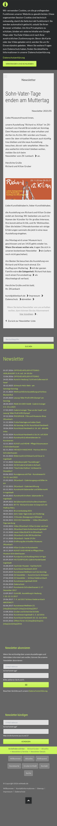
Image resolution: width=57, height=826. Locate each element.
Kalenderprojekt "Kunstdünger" (27, 462)
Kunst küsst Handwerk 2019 (25, 569)
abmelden (26, 299)
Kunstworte (14, 766)
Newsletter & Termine (20, 752)
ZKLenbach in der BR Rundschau (27, 535)
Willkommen (15, 758)
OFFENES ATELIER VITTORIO (26, 376)
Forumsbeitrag (24, 275)
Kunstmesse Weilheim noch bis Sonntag (30, 572)
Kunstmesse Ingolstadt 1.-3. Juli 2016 (29, 614)
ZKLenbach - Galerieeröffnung (26, 486)
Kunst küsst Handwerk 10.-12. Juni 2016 (30, 617)
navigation (5, 76)
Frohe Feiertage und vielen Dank (27, 422)
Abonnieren (26, 684)
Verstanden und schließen (20, 64)
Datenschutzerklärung (14, 57)
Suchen (28, 346)
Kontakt (44, 766)
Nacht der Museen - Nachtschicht (27, 566)
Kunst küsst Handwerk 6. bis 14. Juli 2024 (31, 434)
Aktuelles (45, 749)
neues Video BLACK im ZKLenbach (28, 532)
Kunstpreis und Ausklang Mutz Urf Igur (30, 556)
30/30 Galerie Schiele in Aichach (27, 465)
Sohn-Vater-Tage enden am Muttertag (29, 514)
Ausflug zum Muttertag (16, 268)
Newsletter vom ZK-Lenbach (19, 155)
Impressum (34, 295)
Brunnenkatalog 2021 (23, 511)
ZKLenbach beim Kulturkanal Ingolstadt (30, 529)
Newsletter (31, 250)
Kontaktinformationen (25, 788)
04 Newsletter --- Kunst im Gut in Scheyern (31, 575)
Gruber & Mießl (30, 766)
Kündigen (26, 741)
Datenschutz (11, 299)
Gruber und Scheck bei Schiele (26, 611)
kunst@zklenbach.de (15, 295)
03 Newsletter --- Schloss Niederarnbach (30, 578)
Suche (28, 773)
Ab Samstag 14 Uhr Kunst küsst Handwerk (31, 425)
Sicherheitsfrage (10, 670)
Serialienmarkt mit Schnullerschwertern (30, 501)
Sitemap (40, 788)
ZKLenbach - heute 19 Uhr (24, 538)
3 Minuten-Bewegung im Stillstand (28, 517)
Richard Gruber (33, 749)
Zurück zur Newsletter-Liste (21, 320)
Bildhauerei (42, 758)
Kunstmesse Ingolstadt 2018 (25, 581)
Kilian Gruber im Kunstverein (26, 547)
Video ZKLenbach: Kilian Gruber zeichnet (31, 526)
